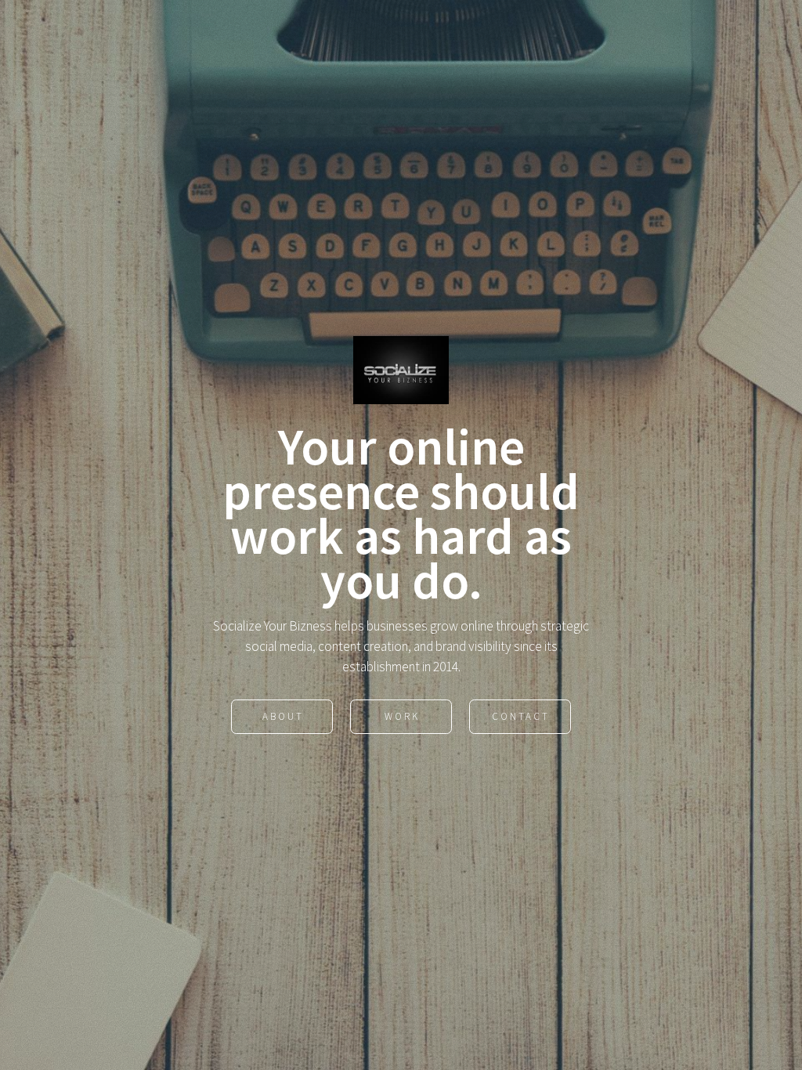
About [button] (283, 716)
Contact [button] (521, 716)
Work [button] (402, 716)
